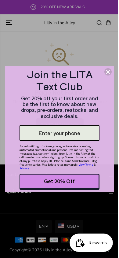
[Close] (108, 72)
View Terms (86, 165)
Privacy (24, 168)
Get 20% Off (59, 181)
